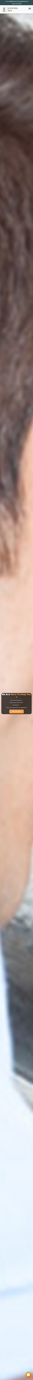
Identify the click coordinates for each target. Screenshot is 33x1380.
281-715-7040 (17, 4)
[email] (17, 1)
